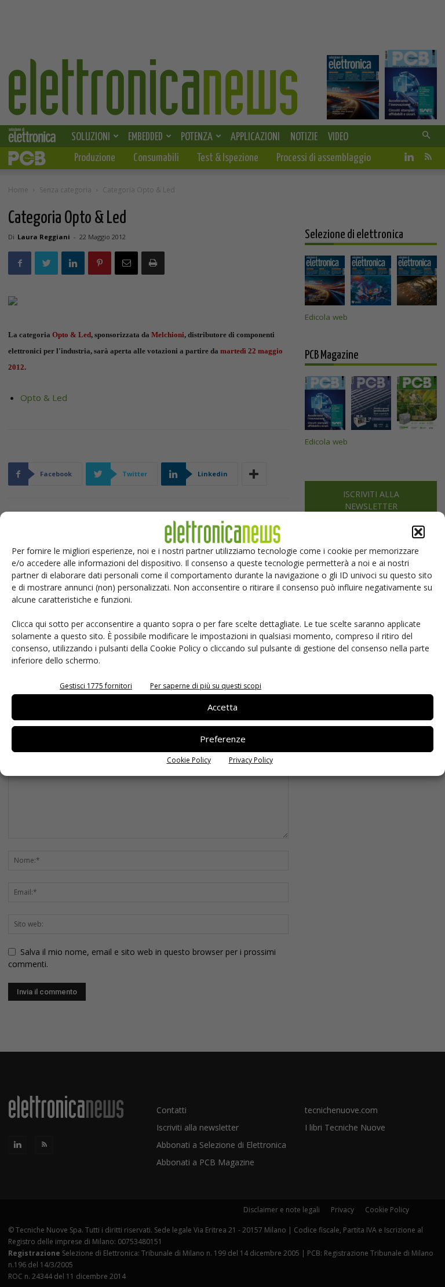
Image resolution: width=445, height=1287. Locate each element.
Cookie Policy (189, 760)
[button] (418, 532)
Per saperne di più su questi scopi (205, 686)
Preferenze (223, 739)
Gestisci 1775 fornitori (96, 686)
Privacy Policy (251, 760)
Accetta (222, 707)
